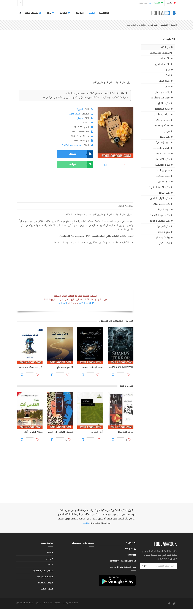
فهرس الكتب (47, 589)
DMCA (50, 565)
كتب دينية (164, 136)
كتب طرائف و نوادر (160, 220)
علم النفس (164, 181)
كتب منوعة (164, 192)
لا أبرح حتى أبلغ (65, 367)
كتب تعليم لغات (161, 204)
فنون (167, 86)
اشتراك (145, 566)
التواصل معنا (61, 303)
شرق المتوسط (125, 432)
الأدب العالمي (162, 64)
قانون (167, 69)
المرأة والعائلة (162, 125)
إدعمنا (130, 555)
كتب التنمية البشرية (159, 187)
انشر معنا (129, 549)
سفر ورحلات (163, 170)
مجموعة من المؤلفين (71, 145)
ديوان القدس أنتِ (33, 432)
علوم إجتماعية (162, 164)
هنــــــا (86, 523)
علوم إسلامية (163, 142)
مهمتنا (170, 3)
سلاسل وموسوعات (160, 53)
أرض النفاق (97, 432)
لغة (168, 75)
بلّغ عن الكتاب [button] (85, 303)
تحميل (72, 154)
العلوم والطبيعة (161, 148)
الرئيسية (104, 12)
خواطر (80, 118)
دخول (48, 12)
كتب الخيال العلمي (160, 198)
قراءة (72, 164)
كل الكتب (165, 47)
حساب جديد (32, 12)
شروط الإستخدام (45, 583)
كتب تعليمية (163, 226)
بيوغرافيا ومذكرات (160, 97)
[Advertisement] (75, 59)
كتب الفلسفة (163, 159)
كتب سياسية (163, 153)
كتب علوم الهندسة (160, 215)
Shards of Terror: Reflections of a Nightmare (120, 367)
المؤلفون (79, 12)
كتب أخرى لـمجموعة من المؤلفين (116, 320)
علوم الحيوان (163, 209)
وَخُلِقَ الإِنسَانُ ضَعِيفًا (92, 367)
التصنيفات (164, 25)
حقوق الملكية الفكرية (43, 571)
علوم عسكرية (163, 176)
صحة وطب (164, 80)
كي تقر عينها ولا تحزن (31, 367)
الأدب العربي (153, 25)
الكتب (91, 12)
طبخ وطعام (164, 232)
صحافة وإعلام (162, 120)
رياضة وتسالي (162, 237)
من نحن (49, 559)
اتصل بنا (130, 543)
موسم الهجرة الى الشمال (60, 432)
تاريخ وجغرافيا (162, 108)
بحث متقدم (143, 3)
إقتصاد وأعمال (162, 92)
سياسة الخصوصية (45, 577)
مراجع (167, 131)
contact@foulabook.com (121, 561)
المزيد (63, 12)
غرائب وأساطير (162, 114)
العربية (80, 109)
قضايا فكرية (163, 243)
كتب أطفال (164, 103)
